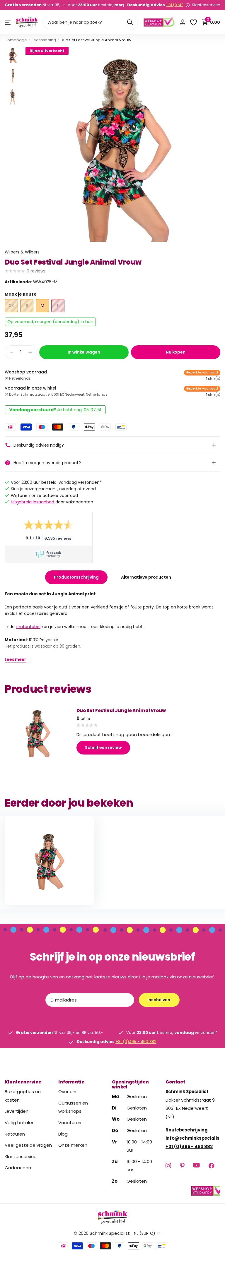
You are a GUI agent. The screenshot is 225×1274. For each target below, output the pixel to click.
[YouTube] (196, 1165)
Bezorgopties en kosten (23, 1095)
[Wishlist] (193, 22)
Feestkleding (44, 40)
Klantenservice (23, 1082)
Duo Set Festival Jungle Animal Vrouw (121, 710)
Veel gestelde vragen (28, 1145)
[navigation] (13, 55)
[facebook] (211, 1165)
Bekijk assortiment (8, 22)
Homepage (16, 40)
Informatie (71, 1082)
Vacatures (69, 1122)
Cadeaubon (18, 1168)
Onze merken (72, 1145)
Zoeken (130, 22)
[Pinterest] (182, 1165)
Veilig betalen (20, 1122)
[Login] (182, 22)
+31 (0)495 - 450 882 (135, 1042)
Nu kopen (175, 352)
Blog (63, 1134)
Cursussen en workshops (73, 1107)
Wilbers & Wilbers (22, 252)
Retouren (15, 1134)
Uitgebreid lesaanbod (33, 502)
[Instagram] (168, 1165)
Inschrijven (159, 1000)
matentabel (28, 627)
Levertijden (16, 1111)
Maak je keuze (21, 294)
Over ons (68, 1091)
